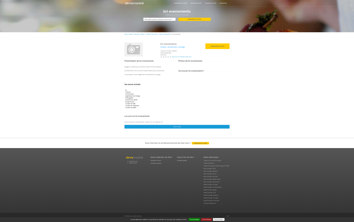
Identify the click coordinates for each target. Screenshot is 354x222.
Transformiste (129, 94)
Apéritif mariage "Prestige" (211, 198)
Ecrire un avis (177, 127)
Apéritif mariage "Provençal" (211, 200)
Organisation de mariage (132, 96)
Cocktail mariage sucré (210, 203)
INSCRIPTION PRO (210, 3)
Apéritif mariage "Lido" (210, 192)
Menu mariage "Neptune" (211, 171)
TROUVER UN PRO (195, 3)
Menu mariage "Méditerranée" (212, 179)
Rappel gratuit (133, 163)
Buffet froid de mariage (210, 190)
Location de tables (130, 107)
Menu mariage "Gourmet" (211, 176)
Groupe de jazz (129, 102)
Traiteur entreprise (209, 163)
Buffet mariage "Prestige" (211, 184)
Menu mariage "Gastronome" (212, 182)
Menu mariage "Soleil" (210, 168)
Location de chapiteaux (132, 105)
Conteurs (128, 92)
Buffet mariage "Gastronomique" (213, 187)
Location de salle (130, 104)
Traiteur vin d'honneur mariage (212, 160)
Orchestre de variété (131, 100)
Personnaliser (219, 219)
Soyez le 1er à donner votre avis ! (182, 57)
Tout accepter (194, 219)
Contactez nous (133, 161)
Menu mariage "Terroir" (210, 174)
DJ (126, 90)
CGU (228, 216)
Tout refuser (206, 219)
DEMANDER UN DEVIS (180, 3)
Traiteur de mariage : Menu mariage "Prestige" (217, 166)
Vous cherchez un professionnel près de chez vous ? (176, 143)
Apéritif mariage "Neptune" (211, 195)
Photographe (129, 98)
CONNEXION (223, 3)
